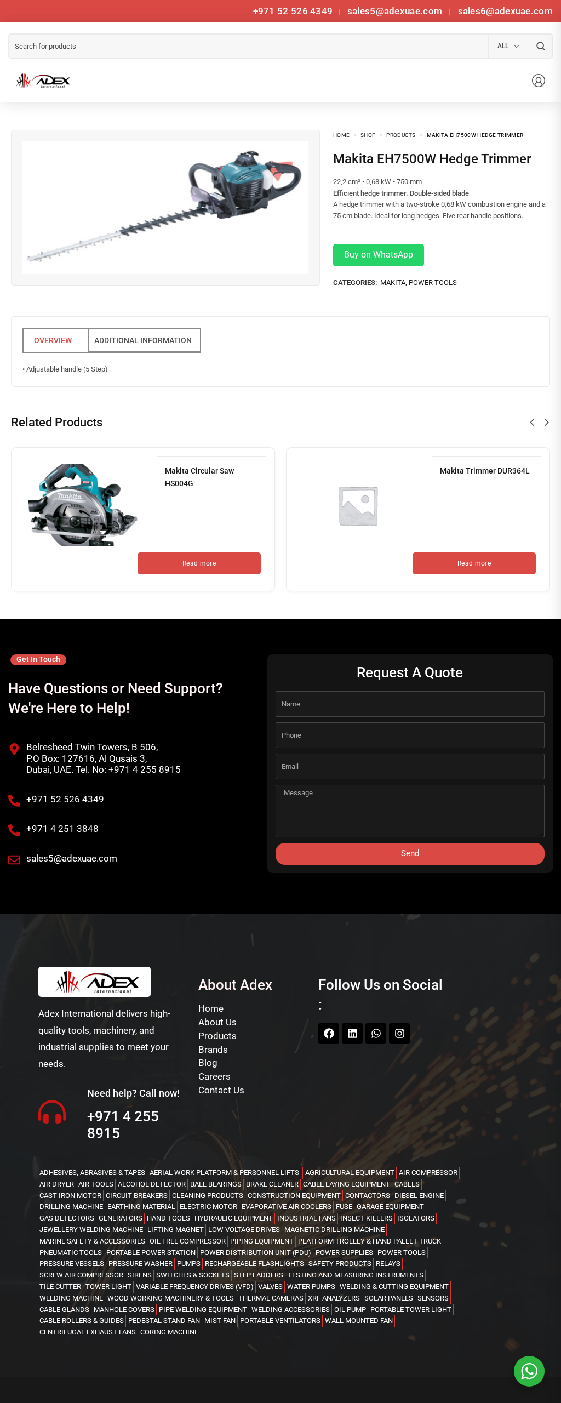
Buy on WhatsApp (378, 254)
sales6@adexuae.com (504, 10)
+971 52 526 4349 (293, 10)
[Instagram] (399, 1033)
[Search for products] (540, 46)
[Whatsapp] (375, 1033)
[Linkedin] (352, 1033)
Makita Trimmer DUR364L (485, 470)
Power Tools (433, 282)
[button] (532, 422)
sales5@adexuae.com (396, 10)
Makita (392, 282)
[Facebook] (328, 1033)
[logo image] (41, 80)
